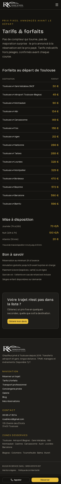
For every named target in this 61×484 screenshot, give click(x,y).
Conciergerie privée (12, 388)
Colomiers (16, 452)
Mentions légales (9, 470)
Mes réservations (11, 401)
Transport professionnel (14, 384)
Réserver (45, 479)
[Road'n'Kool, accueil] (13, 5)
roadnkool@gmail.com (13, 419)
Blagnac (6, 452)
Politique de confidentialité (28, 470)
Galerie (5, 392)
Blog (4, 397)
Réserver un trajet (11, 376)
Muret (47, 452)
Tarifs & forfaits (9, 380)
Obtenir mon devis (18, 321)
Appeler (17, 479)
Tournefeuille (29, 452)
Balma (40, 452)
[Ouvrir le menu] (57, 4)
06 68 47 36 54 (9, 415)
